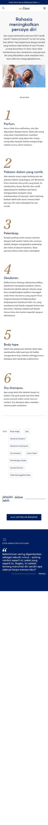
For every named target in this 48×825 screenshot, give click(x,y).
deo (27, 431)
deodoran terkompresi (19, 446)
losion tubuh (32, 453)
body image (14, 431)
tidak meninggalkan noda (20, 475)
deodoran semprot (17, 439)
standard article (16, 468)
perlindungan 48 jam (18, 460)
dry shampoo (15, 453)
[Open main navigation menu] (44, 8)
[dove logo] (24, 8)
